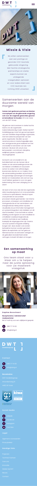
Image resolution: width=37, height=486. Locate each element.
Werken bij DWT (7, 469)
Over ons (5, 461)
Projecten (5, 454)
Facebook (10, 420)
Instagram (10, 423)
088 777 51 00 (11, 326)
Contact (5, 476)
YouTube (9, 427)
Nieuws (4, 473)
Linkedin (9, 416)
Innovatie (5, 465)
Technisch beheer (9, 458)
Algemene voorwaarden (11, 439)
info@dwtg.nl (11, 330)
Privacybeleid (7, 442)
